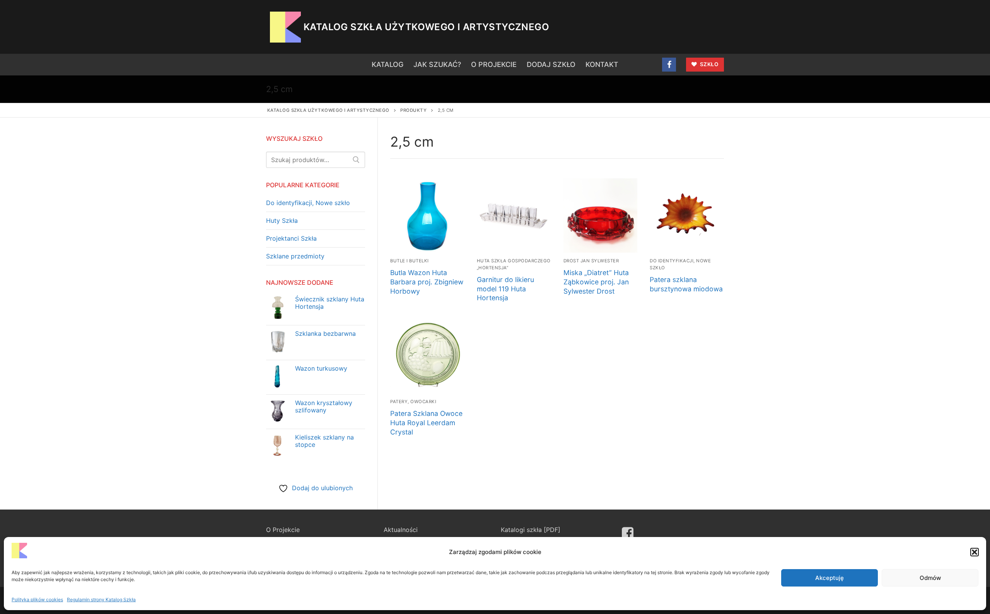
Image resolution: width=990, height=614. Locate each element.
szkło (708, 64)
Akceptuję (829, 578)
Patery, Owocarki (413, 401)
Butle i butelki (409, 260)
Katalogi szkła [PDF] (530, 530)
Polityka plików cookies (37, 599)
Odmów (930, 578)
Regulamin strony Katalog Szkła (101, 599)
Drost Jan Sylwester (591, 260)
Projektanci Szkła (291, 238)
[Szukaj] (356, 160)
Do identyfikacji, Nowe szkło (308, 203)
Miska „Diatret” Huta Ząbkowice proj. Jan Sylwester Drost (596, 282)
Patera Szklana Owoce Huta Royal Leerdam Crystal (426, 422)
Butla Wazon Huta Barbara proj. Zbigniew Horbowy (426, 282)
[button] (974, 552)
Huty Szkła (282, 220)
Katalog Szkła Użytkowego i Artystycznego (426, 26)
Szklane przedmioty (295, 256)
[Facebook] (669, 65)
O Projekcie (283, 530)
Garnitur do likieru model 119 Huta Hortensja (505, 288)
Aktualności (401, 530)
